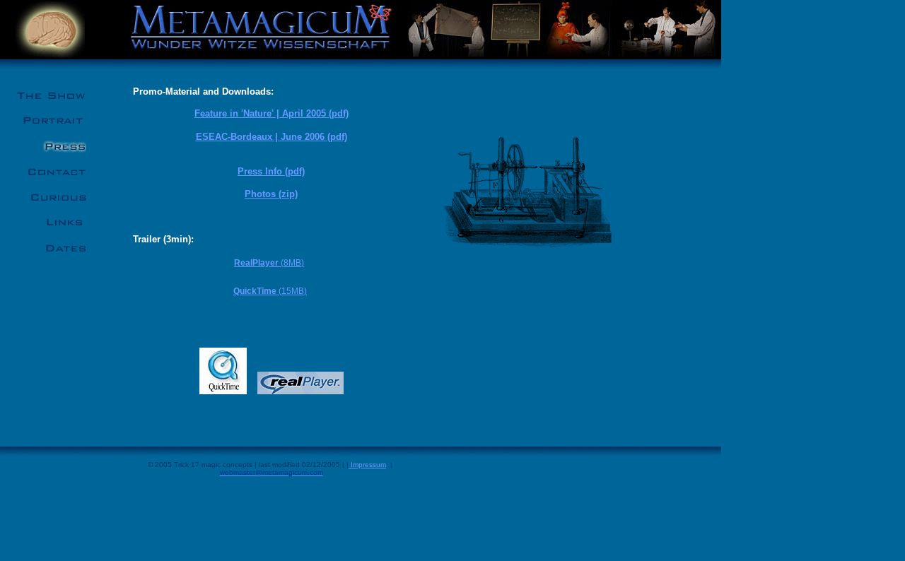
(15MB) (270, 291)
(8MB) (269, 263)
